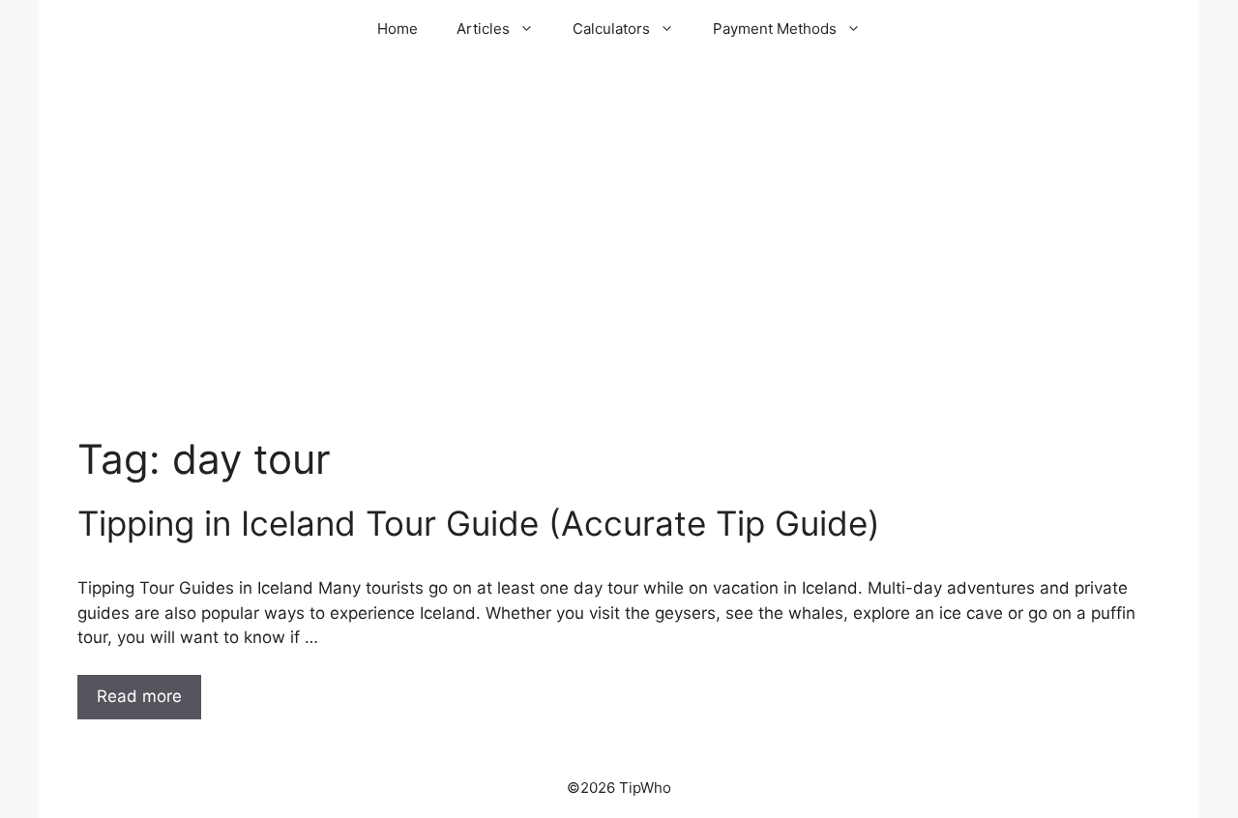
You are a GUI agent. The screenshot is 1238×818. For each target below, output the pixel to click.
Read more (139, 696)
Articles (483, 28)
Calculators (611, 28)
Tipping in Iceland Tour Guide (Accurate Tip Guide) (478, 523)
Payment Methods (775, 28)
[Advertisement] (619, 280)
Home (397, 28)
